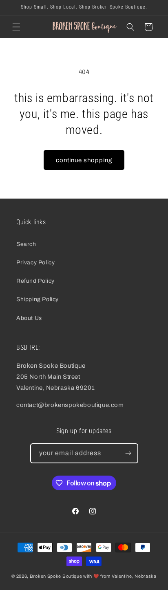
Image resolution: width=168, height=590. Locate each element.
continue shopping (84, 160)
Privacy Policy (35, 262)
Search (26, 244)
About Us (29, 318)
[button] (16, 27)
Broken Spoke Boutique (56, 576)
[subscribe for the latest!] (128, 453)
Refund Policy (35, 281)
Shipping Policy (37, 299)
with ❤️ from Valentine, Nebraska (120, 576)
